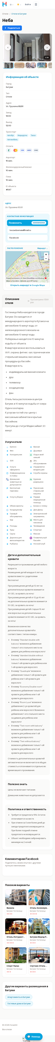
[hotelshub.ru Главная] (4, 4)
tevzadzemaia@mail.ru (20, 230)
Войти (28, 4)
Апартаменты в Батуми (18, 997)
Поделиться (14, 28)
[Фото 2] (19, 65)
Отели (5, 14)
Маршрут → (42, 248)
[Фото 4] (42, 65)
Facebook (14, 237)
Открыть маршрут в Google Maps (27, 285)
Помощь (33, 1036)
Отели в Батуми (19, 14)
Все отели (7, 1029)
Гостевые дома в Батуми (19, 1003)
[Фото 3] (31, 65)
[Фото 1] (8, 65)
